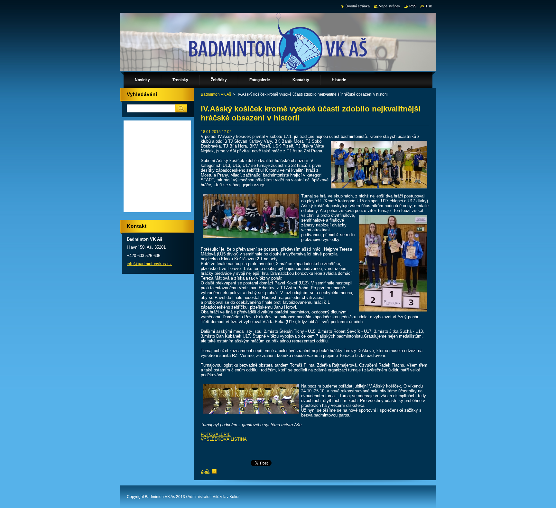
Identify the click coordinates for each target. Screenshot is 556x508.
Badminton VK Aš (216, 94)
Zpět (205, 471)
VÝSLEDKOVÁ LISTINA (224, 439)
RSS (412, 6)
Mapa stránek (389, 6)
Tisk (428, 6)
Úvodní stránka (358, 6)
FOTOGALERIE (216, 434)
